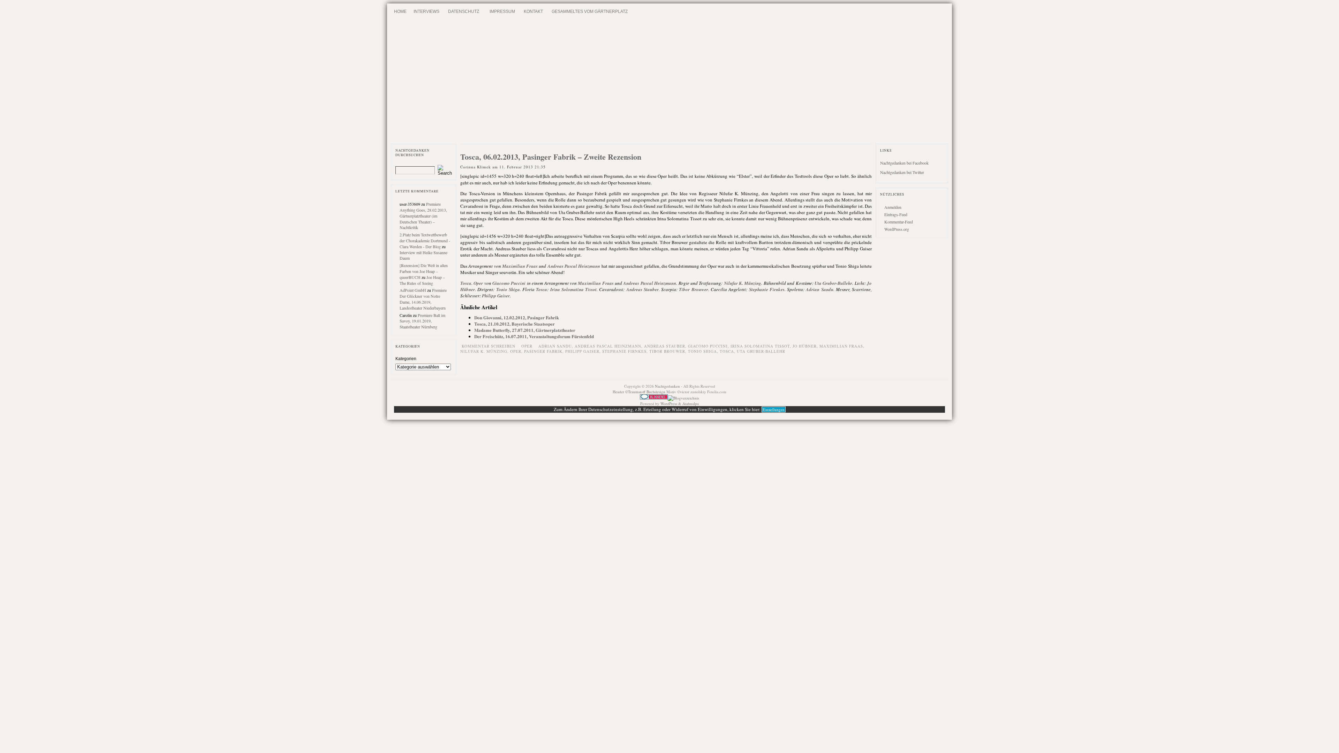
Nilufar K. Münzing (743, 283)
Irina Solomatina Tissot (573, 289)
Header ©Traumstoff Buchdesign (639, 391)
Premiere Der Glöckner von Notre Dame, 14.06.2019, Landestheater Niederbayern (423, 298)
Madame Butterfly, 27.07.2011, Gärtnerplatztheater (524, 330)
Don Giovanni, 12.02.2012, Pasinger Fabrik (516, 317)
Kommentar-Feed (898, 222)
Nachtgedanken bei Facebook (904, 163)
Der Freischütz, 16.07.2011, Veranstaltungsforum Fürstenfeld (534, 336)
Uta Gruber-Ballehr (833, 283)
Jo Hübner (805, 346)
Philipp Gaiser (496, 295)
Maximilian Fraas (520, 266)
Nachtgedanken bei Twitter (902, 172)
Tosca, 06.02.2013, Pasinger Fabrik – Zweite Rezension (550, 156)
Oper (478, 283)
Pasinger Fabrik (543, 351)
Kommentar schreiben (488, 346)
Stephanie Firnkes (767, 289)
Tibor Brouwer (693, 289)
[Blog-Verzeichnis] (654, 398)
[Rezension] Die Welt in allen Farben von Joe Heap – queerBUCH (424, 271)
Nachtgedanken (667, 386)
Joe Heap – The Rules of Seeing (422, 280)
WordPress (668, 403)
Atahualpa (690, 403)
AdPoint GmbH (413, 290)
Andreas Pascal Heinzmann (573, 266)
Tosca (465, 283)
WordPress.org (896, 229)
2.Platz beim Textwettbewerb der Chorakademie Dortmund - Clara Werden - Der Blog (425, 240)
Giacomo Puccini (508, 283)
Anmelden (892, 207)
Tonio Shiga (508, 289)
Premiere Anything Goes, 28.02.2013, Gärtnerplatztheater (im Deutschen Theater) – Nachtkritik (423, 215)
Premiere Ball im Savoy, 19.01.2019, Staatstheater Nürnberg (422, 321)
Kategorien (405, 358)
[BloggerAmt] (683, 398)
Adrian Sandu (819, 289)
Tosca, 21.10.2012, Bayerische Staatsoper (514, 323)
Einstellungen (774, 409)
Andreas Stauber (642, 289)
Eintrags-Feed (895, 214)
